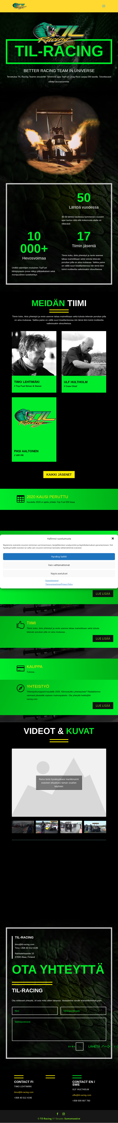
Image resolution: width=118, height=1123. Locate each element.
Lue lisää (103, 594)
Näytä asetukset (59, 573)
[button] (113, 539)
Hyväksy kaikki (59, 556)
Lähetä (94, 1046)
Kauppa (34, 666)
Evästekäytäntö (52, 580)
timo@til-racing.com (24, 944)
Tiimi (31, 623)
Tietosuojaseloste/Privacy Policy (59, 584)
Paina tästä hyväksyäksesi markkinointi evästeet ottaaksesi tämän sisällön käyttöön (59, 783)
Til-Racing (45, 1118)
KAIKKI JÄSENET (59, 474)
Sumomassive (72, 1118)
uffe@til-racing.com (81, 1095)
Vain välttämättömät (59, 565)
